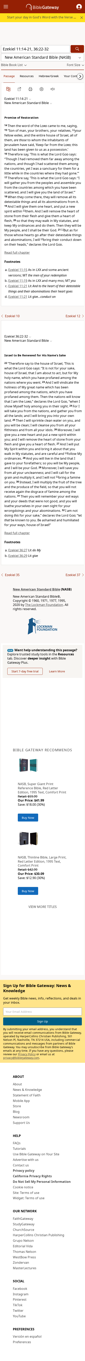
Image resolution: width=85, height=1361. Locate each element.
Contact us (21, 1165)
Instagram (20, 1294)
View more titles (42, 907)
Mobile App (21, 1101)
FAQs (17, 1143)
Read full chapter (17, 252)
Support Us (21, 1123)
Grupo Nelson (23, 1240)
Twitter (18, 1310)
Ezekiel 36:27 (17, 550)
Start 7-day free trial (25, 671)
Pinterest (19, 1299)
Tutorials (19, 1148)
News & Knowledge (27, 1089)
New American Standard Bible (36, 589)
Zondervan (21, 1262)
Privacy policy (23, 1170)
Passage (9, 76)
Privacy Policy (27, 1054)
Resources (27, 76)
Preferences (22, 1342)
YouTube (19, 1316)
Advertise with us (26, 1160)
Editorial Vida (23, 1246)
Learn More (57, 671)
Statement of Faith (27, 1095)
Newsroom (21, 1117)
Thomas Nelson (24, 1251)
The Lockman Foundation (44, 605)
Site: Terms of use (26, 1193)
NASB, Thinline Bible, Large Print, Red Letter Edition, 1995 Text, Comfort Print (42, 861)
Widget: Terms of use (28, 1198)
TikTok (18, 1305)
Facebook (20, 1288)
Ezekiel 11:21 (17, 286)
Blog (16, 1111)
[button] (79, 6)
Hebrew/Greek (49, 76)
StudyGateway (23, 1224)
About (17, 1084)
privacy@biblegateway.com (21, 1058)
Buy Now (28, 818)
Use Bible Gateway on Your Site (36, 1154)
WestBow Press (24, 1257)
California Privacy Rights (32, 1176)
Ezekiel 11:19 (17, 280)
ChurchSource (23, 1230)
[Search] (77, 49)
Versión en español (27, 1336)
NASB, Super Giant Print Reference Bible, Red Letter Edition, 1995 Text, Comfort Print (42, 788)
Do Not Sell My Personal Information (42, 1181)
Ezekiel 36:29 (17, 556)
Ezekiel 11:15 (17, 270)
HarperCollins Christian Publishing (38, 1235)
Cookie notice (23, 1187)
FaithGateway (23, 1218)
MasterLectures (24, 1268)
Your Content (72, 76)
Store (17, 1106)
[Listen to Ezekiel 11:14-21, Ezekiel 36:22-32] (52, 89)
